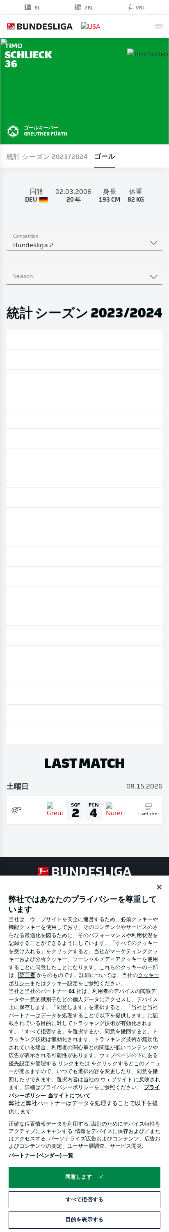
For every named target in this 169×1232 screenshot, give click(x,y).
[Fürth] (13, 130)
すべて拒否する (84, 1199)
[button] (159, 26)
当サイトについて (69, 1096)
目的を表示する (84, 1220)
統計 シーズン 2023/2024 (47, 156)
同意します (78, 1177)
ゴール (104, 155)
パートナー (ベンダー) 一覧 (41, 1155)
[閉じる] (159, 887)
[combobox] (84, 246)
